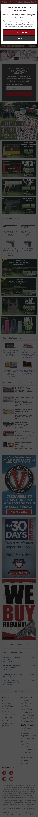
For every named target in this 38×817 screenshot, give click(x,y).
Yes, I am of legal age (19, 32)
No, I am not (19, 39)
